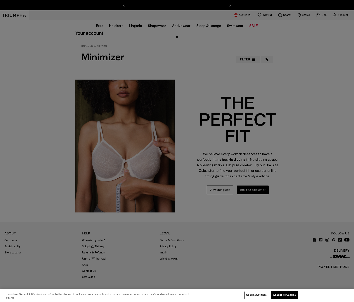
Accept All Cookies (284, 295)
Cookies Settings (256, 295)
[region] (177, 295)
